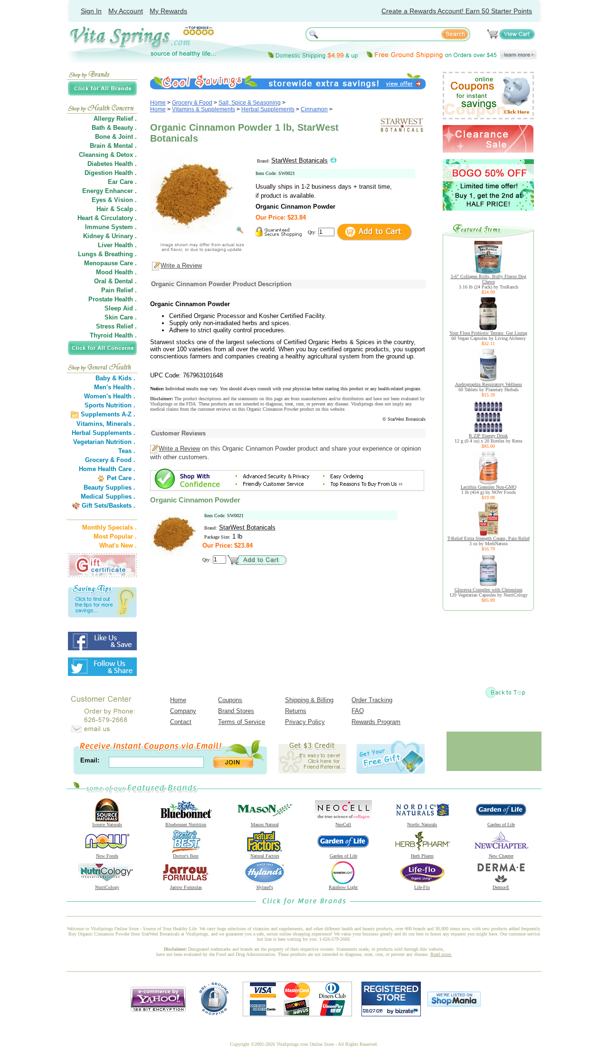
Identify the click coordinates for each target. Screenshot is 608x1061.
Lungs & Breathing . (107, 254)
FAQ (358, 710)
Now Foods (107, 855)
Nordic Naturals (422, 824)
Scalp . (126, 208)
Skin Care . (120, 317)
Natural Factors (264, 855)
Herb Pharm (422, 855)
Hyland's (264, 887)
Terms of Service (241, 721)
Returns (295, 710)
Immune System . (111, 227)
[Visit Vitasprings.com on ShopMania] (454, 1004)
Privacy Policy (305, 721)
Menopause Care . (110, 263)
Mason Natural (265, 824)
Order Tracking (372, 700)
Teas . (126, 450)
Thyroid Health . (113, 335)
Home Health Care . (107, 469)
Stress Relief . (116, 326)
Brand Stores (236, 710)
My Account (125, 11)
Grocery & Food (192, 102)
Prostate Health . (112, 299)
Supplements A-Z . (108, 414)
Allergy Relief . (115, 118)
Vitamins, (90, 423)
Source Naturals (107, 824)
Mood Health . (116, 272)
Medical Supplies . (108, 496)
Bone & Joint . (116, 136)
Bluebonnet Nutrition (185, 824)
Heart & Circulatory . (107, 218)
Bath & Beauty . (114, 127)
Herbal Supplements (267, 109)
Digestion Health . (111, 172)
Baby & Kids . (115, 378)
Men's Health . (114, 387)
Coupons (230, 700)
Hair (102, 208)
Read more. (441, 954)
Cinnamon (314, 109)
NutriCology (107, 887)
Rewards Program (376, 721)
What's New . (118, 545)
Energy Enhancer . (109, 190)
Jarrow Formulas (186, 887)
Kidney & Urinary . (110, 236)
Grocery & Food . (110, 459)
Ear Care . (122, 181)
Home (158, 102)
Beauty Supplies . (109, 487)
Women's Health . (109, 396)
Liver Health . (117, 245)
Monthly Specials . (109, 527)
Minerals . (120, 423)
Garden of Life (501, 824)
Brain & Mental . (113, 145)
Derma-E (501, 887)
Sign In (91, 11)
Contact (180, 721)
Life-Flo (422, 887)
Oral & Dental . (115, 281)
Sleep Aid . (120, 308)
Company (183, 710)
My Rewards (168, 11)
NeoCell (343, 824)
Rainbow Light (343, 887)
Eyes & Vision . (114, 199)
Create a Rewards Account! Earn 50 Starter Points (456, 11)
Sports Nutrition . (110, 405)
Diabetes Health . (112, 163)
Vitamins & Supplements (203, 109)
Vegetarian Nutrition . (104, 441)
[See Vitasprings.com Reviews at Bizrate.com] (391, 1014)
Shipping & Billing (309, 700)
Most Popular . (115, 536)
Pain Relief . (119, 290)
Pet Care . (121, 478)
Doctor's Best (186, 855)
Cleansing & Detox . (108, 154)
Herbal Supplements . (103, 432)
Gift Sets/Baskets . (108, 505)
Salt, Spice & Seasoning (249, 102)
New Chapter (501, 855)
